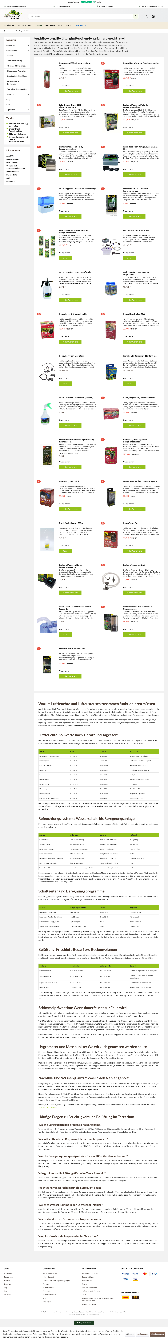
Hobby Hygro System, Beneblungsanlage (141, 63)
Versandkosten (79, 1312)
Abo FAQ (9, 156)
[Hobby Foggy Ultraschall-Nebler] (47, 330)
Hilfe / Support (12, 162)
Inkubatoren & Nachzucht (13, 82)
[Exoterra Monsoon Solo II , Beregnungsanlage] (47, 163)
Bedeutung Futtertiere (90, 1273)
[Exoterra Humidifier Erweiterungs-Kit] (111, 497)
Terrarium (10, 94)
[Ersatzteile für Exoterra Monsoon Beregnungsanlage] (47, 246)
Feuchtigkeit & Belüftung (17, 76)
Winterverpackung (89, 1304)
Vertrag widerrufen (84, 1323)
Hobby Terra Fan (130, 523)
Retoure (46, 1284)
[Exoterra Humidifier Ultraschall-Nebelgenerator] (111, 623)
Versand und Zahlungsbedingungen (15, 167)
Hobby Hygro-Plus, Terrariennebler (139, 398)
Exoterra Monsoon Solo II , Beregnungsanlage (71, 148)
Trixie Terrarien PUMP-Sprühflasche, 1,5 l (77, 272)
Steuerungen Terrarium (16, 71)
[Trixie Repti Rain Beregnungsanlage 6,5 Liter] (111, 163)
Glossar (84, 1284)
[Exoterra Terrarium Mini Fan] (47, 664)
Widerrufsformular (49, 1295)
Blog (8, 99)
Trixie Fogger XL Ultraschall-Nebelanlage (77, 188)
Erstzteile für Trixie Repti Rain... (137, 230)
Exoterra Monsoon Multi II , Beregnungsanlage (135, 106)
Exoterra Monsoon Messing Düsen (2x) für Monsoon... (76, 440)
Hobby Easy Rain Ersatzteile (71, 356)
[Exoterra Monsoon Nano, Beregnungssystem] (47, 581)
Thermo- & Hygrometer (16, 66)
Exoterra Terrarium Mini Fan (72, 648)
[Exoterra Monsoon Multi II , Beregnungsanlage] (111, 121)
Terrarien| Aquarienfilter (17, 89)
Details (65, 258)
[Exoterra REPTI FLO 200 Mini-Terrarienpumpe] (111, 204)
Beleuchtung (11, 50)
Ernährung (10, 45)
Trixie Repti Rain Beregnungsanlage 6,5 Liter (141, 148)
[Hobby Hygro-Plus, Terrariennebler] (111, 414)
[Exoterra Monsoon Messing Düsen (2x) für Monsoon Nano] (47, 455)
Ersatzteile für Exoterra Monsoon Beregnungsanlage (74, 231)
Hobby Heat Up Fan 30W (134, 314)
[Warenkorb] (154, 16)
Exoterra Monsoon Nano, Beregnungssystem (70, 566)
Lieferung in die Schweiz (91, 1291)
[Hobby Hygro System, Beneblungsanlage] (111, 79)
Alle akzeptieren (157, 1334)
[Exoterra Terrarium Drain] (111, 581)
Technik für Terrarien (47, 1107)
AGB (8, 178)
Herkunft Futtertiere (89, 1288)
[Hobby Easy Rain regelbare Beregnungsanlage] (111, 455)
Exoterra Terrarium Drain (134, 565)
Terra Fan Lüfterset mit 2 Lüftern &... (140, 356)
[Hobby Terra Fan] (111, 539)
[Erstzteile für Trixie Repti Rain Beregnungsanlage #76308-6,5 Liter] (111, 246)
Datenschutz (11, 175)
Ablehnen (129, 1334)
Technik (9, 55)
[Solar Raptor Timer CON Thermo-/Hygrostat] (47, 121)
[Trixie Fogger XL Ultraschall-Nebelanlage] (47, 204)
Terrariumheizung (14, 61)
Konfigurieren (142, 1334)
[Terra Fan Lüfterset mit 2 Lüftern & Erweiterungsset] (111, 372)
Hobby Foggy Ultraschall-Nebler (73, 314)
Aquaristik (10, 110)
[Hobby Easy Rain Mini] (47, 497)
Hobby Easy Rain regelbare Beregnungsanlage (135, 440)
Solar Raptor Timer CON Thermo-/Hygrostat (70, 106)
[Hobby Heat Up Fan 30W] (111, 330)
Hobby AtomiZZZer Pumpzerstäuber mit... (75, 64)
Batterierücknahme (50, 1273)
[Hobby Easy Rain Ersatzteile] (47, 372)
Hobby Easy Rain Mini (69, 481)
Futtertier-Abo (87, 1280)
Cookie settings (12, 159)
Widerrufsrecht (12, 171)
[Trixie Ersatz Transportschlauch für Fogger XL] (47, 623)
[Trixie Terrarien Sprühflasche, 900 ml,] (47, 414)
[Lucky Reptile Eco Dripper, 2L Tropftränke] (111, 288)
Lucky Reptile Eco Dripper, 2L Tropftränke (136, 273)
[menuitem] (154, 16)
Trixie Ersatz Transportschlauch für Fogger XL (75, 608)
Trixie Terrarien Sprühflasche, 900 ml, (76, 398)
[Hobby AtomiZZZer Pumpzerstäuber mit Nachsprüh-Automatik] (47, 79)
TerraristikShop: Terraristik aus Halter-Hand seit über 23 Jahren (98, 1299)
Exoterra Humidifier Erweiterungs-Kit (140, 481)
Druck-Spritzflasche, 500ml (71, 523)
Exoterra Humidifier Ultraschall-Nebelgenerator (137, 608)
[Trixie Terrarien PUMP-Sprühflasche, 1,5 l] (47, 288)
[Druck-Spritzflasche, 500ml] (47, 539)
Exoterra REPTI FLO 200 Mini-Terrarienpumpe (136, 189)
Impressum (11, 181)
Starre (84, 1295)
